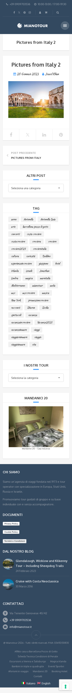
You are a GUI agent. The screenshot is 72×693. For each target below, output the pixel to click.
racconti (15, 308)
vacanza (32, 315)
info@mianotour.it (21, 627)
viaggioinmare (18, 344)
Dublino (46, 256)
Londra (14, 278)
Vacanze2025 (44, 322)
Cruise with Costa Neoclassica (37, 581)
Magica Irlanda (58, 661)
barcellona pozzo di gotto (35, 227)
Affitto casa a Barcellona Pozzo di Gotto (36, 651)
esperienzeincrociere (21, 263)
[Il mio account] (40, 12)
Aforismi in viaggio (18, 671)
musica (45, 293)
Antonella (28, 219)
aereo (13, 219)
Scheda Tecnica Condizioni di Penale (38, 656)
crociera (36, 241)
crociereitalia (39, 249)
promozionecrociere (38, 300)
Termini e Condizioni (14, 541)
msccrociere (28, 293)
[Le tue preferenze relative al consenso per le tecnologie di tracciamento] (65, 686)
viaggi (37, 330)
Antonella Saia (47, 219)
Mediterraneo (18, 285)
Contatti (38, 676)
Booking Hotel (59, 671)
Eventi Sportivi (56, 666)
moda (52, 285)
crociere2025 (18, 249)
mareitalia (45, 278)
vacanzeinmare (19, 330)
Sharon (31, 308)
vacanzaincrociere (20, 322)
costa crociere (34, 234)
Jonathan (44, 271)
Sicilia (45, 308)
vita (34, 344)
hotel (57, 263)
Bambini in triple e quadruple (28, 666)
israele (29, 271)
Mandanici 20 (40, 671)
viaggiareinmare (19, 337)
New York (16, 300)
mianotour (37, 285)
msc (13, 293)
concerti (15, 234)
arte (13, 227)
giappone (43, 263)
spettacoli (16, 315)
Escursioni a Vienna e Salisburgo (28, 661)
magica (29, 278)
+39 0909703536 (20, 620)
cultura (15, 256)
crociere (52, 241)
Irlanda (15, 271)
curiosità (30, 256)
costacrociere (18, 241)
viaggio (37, 337)
